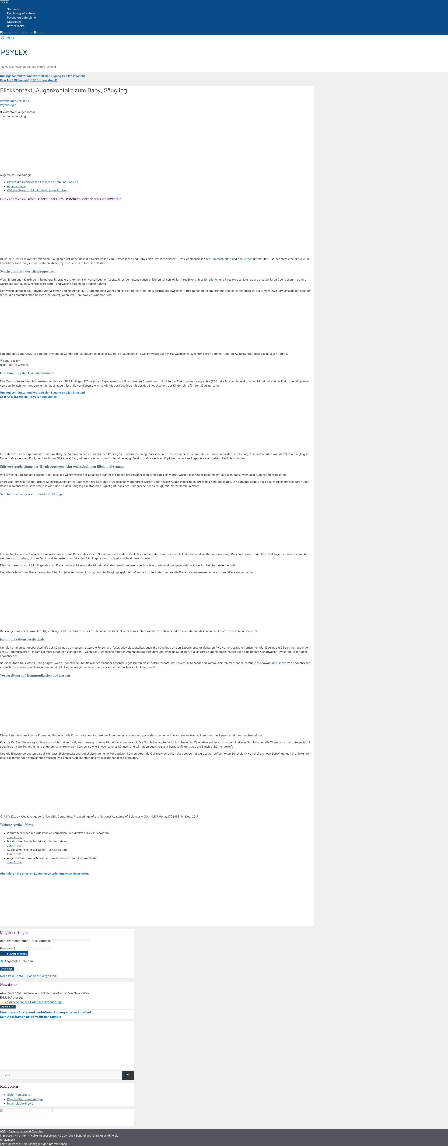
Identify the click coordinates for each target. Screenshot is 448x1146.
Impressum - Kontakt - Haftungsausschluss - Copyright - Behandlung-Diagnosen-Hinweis (59, 1135)
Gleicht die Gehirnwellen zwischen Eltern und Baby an (42, 182)
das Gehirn (279, 663)
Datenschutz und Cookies (26, 1131)
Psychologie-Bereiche (21, 17)
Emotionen (211, 279)
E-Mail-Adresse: (11, 997)
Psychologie (8, 105)
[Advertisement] (105, 145)
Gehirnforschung (18, 1094)
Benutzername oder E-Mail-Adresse (25, 941)
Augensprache (16, 186)
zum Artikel (14, 837)
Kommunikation (221, 259)
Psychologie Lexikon (13, 100)
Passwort (6, 948)
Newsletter (14, 21)
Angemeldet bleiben (18, 961)
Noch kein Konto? (12, 976)
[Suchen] (128, 1075)
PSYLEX (14, 52)
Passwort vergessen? (42, 976)
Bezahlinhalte (15, 26)
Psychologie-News (20, 1103)
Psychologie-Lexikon (21, 13)
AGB (3, 1131)
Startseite (13, 9)
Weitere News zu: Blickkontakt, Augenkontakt (37, 190)
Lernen (247, 259)
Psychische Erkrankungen (25, 1099)
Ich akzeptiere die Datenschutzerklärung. (33, 1002)
